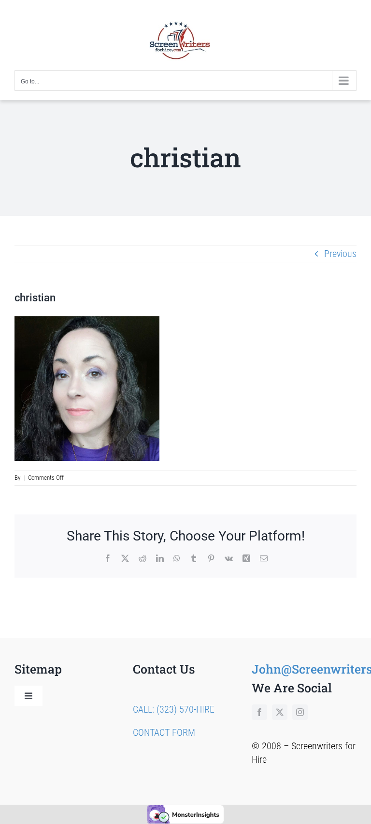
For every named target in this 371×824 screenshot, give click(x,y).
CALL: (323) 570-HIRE (173, 709)
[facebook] (259, 712)
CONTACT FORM (164, 732)
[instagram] (300, 712)
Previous (340, 253)
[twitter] (279, 712)
